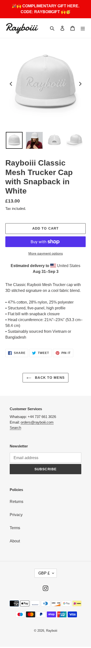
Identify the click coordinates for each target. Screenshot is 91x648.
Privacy (16, 515)
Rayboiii (51, 630)
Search (15, 428)
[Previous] (11, 84)
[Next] (79, 84)
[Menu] (83, 28)
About (15, 541)
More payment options (45, 253)
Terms (15, 528)
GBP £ (44, 573)
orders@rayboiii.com (37, 422)
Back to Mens (49, 378)
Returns (16, 502)
